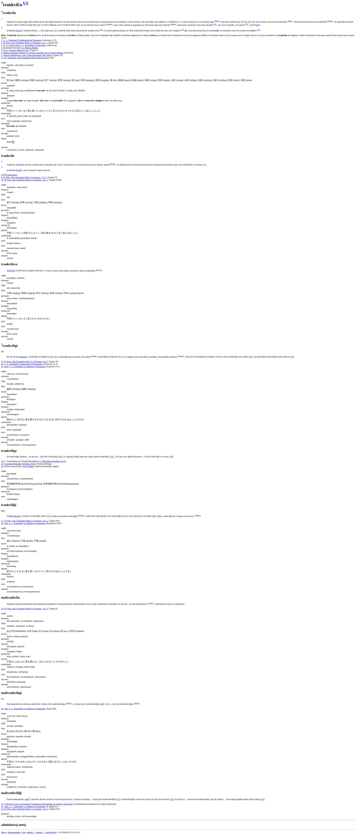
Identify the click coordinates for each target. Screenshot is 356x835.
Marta (217, 21)
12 (250, 357)
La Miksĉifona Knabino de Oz (52, 461)
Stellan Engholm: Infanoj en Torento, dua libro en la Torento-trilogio (33, 53)
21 (118, 799)
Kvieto (19, 170)
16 (171, 456)
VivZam (198, 515)
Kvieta (19, 30)
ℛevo (3, 832)
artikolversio (50, 832)
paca (258, 25)
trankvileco (12, 175)
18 (154, 516)
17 (48, 516)
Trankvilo (11, 271)
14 (60, 456)
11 (56, 357)
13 (292, 357)
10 (175, 164)
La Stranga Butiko (30, 48)
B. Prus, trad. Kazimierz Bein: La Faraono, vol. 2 (25, 43)
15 (111, 456)
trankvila (23, 357)
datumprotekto (14, 832)
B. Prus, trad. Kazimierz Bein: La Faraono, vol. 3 (25, 177)
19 (94, 604)
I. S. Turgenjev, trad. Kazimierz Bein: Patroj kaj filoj (26, 58)
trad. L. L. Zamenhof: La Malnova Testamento (24, 366)
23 (262, 799)
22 (172, 799)
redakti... (30, 832)
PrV (215, 24)
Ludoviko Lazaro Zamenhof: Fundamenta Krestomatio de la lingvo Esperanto (38, 804)
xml (23, 832)
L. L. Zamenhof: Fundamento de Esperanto (22, 40)
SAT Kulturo (28, 466)
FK (101, 30)
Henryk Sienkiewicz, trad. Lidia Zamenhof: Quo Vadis (27, 55)
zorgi (27, 799)
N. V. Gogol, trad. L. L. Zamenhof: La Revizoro (24, 45)
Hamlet (173, 24)
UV (26, 3)
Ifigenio (330, 21)
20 (102, 704)
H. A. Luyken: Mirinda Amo (16, 50)
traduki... (40, 832)
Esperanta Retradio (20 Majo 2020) (19, 464)
